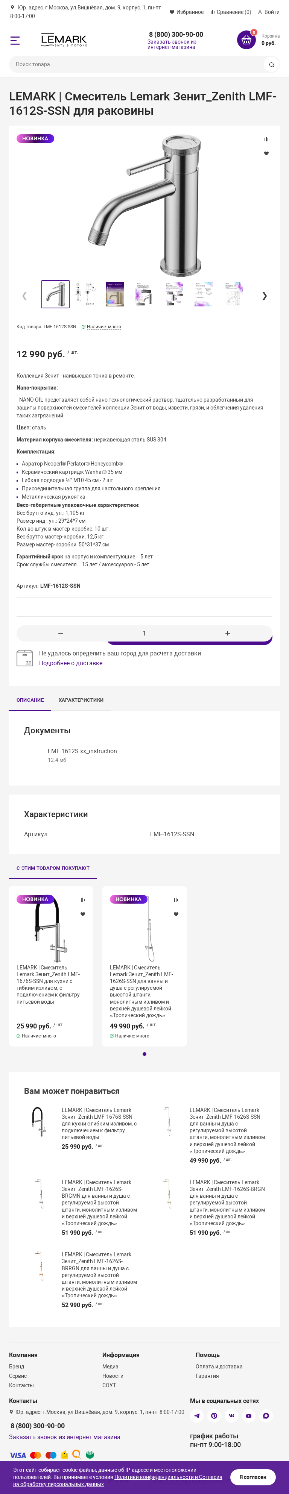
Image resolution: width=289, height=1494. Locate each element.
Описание (30, 700)
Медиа (110, 1367)
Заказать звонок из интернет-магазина (172, 44)
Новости (112, 1376)
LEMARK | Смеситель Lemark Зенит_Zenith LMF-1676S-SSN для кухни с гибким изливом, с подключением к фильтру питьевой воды (48, 985)
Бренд (16, 1367)
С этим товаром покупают (53, 868)
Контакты (21, 1385)
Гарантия (207, 1376)
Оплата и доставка (219, 1367)
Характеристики (81, 700)
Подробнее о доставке (70, 663)
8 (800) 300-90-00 (176, 34)
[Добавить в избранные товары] (83, 914)
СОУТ (109, 1385)
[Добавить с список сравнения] (83, 900)
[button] (264, 294)
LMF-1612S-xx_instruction (82, 751)
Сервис (18, 1376)
